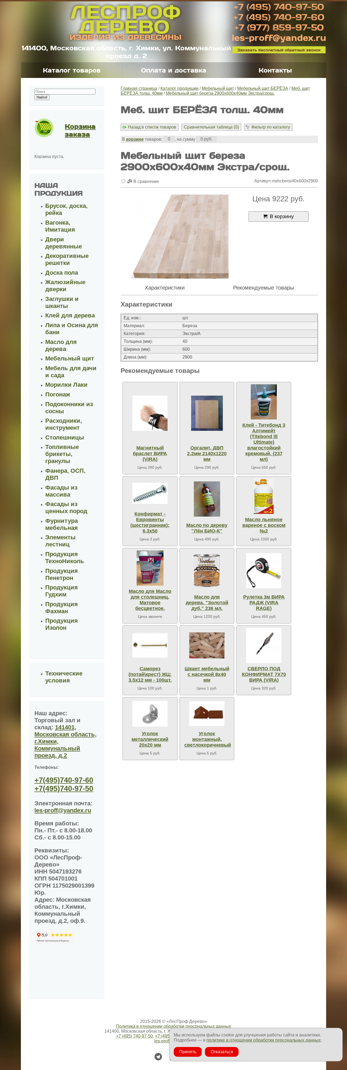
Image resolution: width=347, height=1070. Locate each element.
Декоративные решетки (67, 259)
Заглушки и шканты (62, 302)
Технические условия (63, 677)
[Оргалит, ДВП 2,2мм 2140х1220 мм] (207, 413)
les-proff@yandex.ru (279, 37)
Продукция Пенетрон (61, 574)
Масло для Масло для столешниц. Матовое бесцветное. (150, 600)
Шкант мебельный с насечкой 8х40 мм (207, 674)
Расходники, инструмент (63, 424)
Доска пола (61, 272)
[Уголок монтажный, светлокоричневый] (207, 714)
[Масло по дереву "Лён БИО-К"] (207, 499)
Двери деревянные (63, 243)
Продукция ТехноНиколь (64, 557)
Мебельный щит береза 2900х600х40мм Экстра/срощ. (220, 93)
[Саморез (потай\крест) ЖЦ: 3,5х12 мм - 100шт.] (150, 645)
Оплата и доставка (173, 70)
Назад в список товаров (152, 127)
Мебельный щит (218, 88)
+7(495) (63, 780)
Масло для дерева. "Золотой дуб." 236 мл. (207, 602)
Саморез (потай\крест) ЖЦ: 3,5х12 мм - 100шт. (150, 674)
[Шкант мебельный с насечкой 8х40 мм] (207, 645)
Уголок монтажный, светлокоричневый (207, 739)
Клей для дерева (70, 315)
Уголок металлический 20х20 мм (149, 739)
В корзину (282, 216)
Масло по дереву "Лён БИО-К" (206, 528)
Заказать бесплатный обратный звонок (279, 49)
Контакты (275, 70)
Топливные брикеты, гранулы (62, 454)
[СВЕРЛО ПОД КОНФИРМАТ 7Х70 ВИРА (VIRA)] (264, 645)
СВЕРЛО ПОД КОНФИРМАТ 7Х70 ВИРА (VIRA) (264, 674)
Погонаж (57, 394)
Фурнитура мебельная (61, 524)
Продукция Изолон (61, 624)
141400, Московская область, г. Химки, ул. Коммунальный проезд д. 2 (126, 52)
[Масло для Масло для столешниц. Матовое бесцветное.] (150, 568)
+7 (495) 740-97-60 (279, 17)
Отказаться (222, 1051)
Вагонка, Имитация (60, 226)
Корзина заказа (80, 130)
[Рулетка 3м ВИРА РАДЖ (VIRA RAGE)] (264, 570)
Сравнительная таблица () (211, 127)
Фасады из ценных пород (66, 507)
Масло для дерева (61, 345)
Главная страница (139, 88)
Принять (187, 1051)
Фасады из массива (61, 491)
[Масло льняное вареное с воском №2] (264, 496)
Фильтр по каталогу (270, 127)
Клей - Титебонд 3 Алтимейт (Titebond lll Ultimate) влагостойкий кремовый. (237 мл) (263, 442)
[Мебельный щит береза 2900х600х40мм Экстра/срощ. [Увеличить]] (180, 237)
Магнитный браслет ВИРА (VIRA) (150, 453)
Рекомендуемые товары (263, 288)
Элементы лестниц (60, 541)
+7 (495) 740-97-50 (279, 6)
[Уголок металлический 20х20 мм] (150, 714)
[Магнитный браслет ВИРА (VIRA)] (150, 413)
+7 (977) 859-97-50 (279, 27)
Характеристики (165, 288)
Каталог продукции (179, 88)
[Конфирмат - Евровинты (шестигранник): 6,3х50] (150, 493)
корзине (135, 139)
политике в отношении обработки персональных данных (264, 1040)
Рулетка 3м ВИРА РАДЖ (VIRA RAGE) (264, 602)
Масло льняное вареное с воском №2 (263, 525)
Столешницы (64, 437)
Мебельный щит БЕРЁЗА (262, 88)
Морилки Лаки (66, 384)
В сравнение (145, 181)
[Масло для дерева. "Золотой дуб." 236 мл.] (207, 570)
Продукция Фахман (61, 608)
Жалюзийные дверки (65, 286)
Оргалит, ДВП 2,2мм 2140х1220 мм (207, 453)
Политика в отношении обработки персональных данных (173, 1026)
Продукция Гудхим (61, 591)
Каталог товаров (72, 70)
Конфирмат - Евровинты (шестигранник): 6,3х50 (149, 522)
